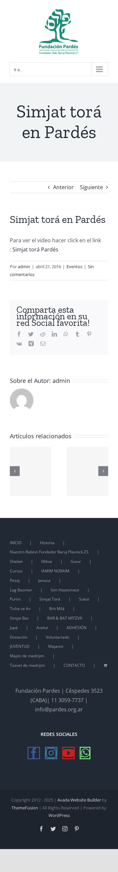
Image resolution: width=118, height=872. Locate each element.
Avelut (42, 627)
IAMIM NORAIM (55, 571)
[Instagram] (51, 753)
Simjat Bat (19, 618)
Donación (18, 637)
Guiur (76, 561)
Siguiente (91, 187)
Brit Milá (57, 608)
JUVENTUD (20, 646)
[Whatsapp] (85, 753)
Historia (47, 542)
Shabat (16, 561)
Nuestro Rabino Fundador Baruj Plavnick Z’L (49, 552)
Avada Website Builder (79, 800)
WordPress (59, 815)
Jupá (14, 627)
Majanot (55, 646)
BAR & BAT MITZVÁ (64, 618)
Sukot (84, 599)
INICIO (15, 542)
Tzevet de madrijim (27, 665)
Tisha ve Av (20, 608)
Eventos (74, 266)
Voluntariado (57, 637)
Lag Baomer (21, 590)
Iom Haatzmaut (65, 590)
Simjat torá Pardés (35, 249)
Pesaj (15, 580)
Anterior (63, 187)
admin (24, 266)
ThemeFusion (24, 808)
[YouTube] (68, 753)
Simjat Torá (49, 599)
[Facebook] (34, 753)
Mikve (46, 561)
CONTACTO (74, 665)
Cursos (16, 571)
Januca (44, 580)
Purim (15, 599)
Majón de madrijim (27, 656)
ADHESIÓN (77, 627)
